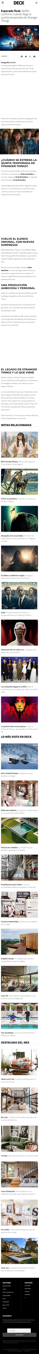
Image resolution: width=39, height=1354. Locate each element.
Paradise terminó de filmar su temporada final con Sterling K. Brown (16, 614)
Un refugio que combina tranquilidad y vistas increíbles (17, 960)
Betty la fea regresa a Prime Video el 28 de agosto (18, 463)
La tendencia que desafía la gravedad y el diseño (16, 849)
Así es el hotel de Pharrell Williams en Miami (18, 1034)
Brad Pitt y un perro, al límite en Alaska (18, 500)
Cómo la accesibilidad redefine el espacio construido (18, 886)
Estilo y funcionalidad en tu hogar (19, 923)
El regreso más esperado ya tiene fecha (18, 651)
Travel (5, 1308)
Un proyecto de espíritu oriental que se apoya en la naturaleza (18, 1269)
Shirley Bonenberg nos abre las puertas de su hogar (18, 1231)
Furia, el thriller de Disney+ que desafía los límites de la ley (19, 729)
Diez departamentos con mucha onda (19, 1155)
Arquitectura (7, 1286)
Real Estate (6, 1305)
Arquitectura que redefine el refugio (17, 774)
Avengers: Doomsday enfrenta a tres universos (17, 577)
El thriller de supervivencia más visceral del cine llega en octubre (18, 538)
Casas (4, 1289)
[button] (36, 3)
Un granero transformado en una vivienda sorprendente (19, 811)
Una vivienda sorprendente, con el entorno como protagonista (18, 997)
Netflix (13, 62)
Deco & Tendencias (8, 1292)
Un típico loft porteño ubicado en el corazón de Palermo (19, 1118)
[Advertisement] (19, 98)
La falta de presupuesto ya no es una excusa (18, 1080)
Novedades (6, 1302)
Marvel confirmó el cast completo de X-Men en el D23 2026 (19, 689)
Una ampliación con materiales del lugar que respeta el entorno (18, 1192)
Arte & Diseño (6, 1295)
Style (4, 1299)
